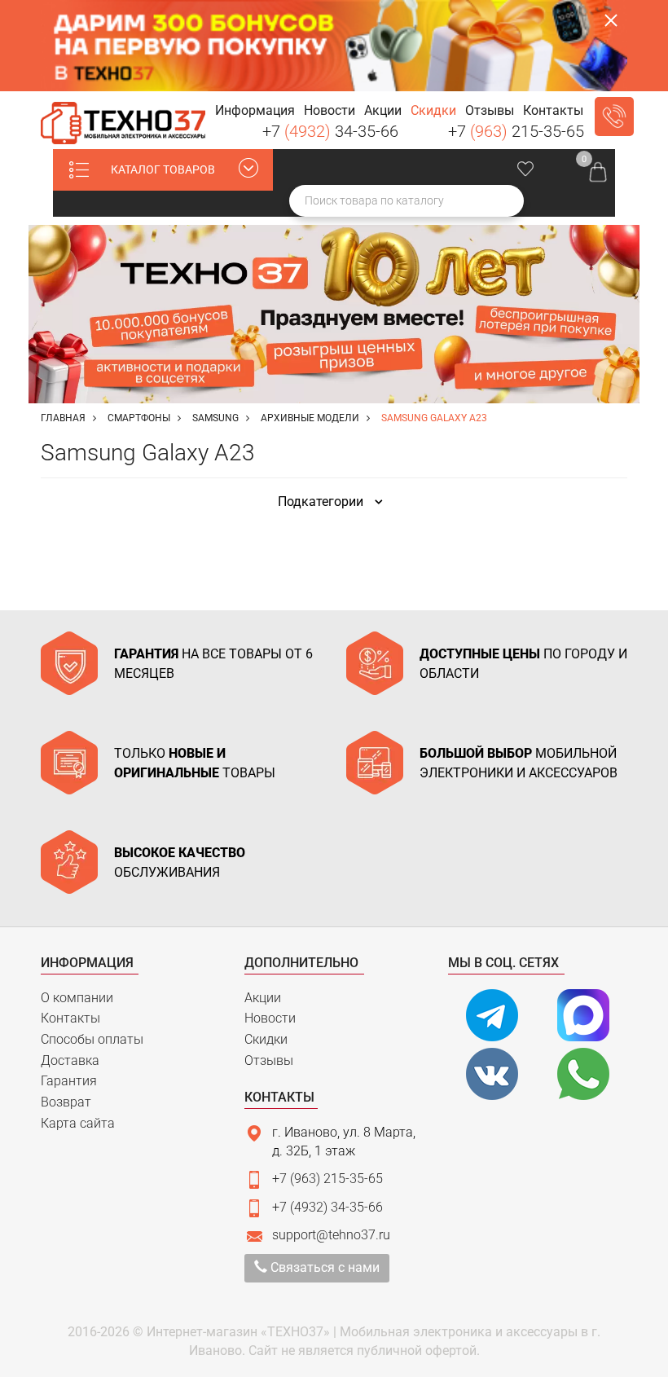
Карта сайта (78, 1123)
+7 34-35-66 (330, 131)
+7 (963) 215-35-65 (327, 1178)
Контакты (70, 1018)
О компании (77, 997)
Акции (262, 997)
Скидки (266, 1039)
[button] (254, 111)
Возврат (66, 1102)
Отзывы (268, 1060)
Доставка (70, 1060)
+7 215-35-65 (516, 131)
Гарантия (69, 1081)
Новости (270, 1018)
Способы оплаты (92, 1039)
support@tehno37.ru (331, 1235)
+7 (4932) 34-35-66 (327, 1207)
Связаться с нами (323, 1267)
